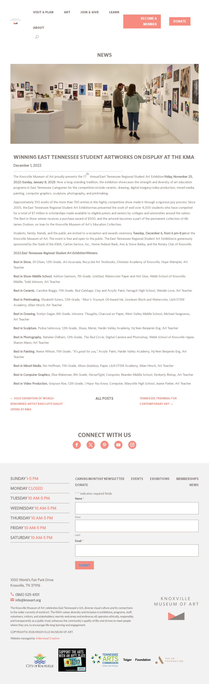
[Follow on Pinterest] (104, 445)
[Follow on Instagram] (132, 445)
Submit (84, 565)
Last (77, 535)
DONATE (179, 21)
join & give (89, 11)
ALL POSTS (104, 398)
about (38, 27)
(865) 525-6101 (26, 594)
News (194, 485)
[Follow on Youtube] (118, 445)
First (77, 517)
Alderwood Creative (47, 638)
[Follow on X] (91, 445)
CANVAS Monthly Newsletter (99, 479)
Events (137, 479)
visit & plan (43, 11)
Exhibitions (159, 479)
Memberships (187, 479)
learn (114, 11)
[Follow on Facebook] (77, 445)
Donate (81, 485)
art (67, 11)
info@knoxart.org (27, 600)
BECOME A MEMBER (149, 21)
